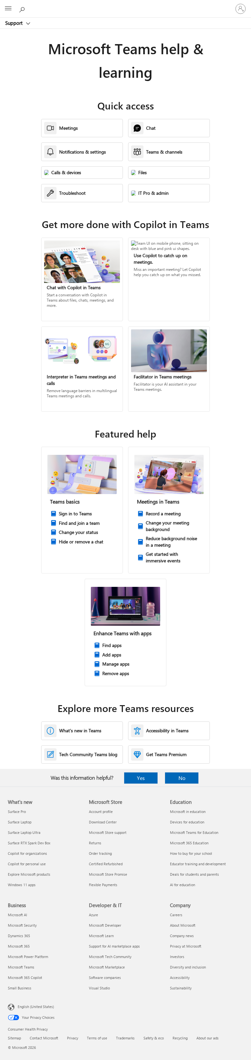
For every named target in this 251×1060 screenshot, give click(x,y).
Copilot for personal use (27, 863)
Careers (176, 914)
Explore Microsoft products (29, 874)
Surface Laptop (19, 822)
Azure (93, 914)
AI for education (182, 884)
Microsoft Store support (107, 832)
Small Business (19, 987)
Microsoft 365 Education (189, 842)
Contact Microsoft (44, 1037)
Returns (95, 842)
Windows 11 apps (22, 884)
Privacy (72, 1037)
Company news (182, 935)
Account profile (101, 811)
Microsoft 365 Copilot (25, 977)
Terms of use (97, 1037)
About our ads (207, 1037)
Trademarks (125, 1037)
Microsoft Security (22, 925)
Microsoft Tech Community (110, 956)
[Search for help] (22, 8)
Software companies (105, 977)
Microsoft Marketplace (107, 967)
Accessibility (180, 977)
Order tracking (100, 853)
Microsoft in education (188, 811)
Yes (141, 777)
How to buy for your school (191, 853)
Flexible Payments (103, 884)
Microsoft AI (17, 914)
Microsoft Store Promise (108, 874)
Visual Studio (99, 987)
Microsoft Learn (101, 935)
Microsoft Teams (21, 967)
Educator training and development (198, 863)
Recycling (180, 1037)
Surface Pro (17, 811)
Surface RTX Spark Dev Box (29, 842)
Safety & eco (153, 1037)
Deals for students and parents (194, 874)
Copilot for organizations (27, 853)
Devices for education (187, 822)
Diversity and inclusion (188, 967)
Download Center (103, 822)
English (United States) (36, 1006)
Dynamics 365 (19, 935)
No (181, 777)
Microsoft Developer (105, 925)
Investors (177, 956)
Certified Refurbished (106, 863)
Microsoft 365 (19, 946)
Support (14, 23)
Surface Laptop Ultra (24, 832)
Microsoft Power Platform (28, 956)
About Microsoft (182, 925)
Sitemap (14, 1037)
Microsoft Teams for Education (194, 832)
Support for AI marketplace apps (114, 946)
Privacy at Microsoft (185, 946)
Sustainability (181, 987)
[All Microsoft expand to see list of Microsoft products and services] (8, 9)
